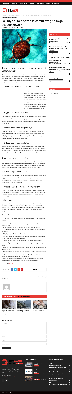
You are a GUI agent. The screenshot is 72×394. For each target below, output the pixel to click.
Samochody (6, 3)
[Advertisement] (44, 10)
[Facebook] (67, 1)
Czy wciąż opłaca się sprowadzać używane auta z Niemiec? (39, 371)
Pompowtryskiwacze (54, 376)
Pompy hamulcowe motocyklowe (58, 384)
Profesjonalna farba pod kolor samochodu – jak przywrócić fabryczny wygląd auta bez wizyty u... (59, 69)
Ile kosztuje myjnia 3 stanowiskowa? (59, 78)
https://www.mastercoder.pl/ (15, 263)
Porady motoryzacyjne (52, 3)
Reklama (13, 0)
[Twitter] (69, 1)
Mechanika (32, 3)
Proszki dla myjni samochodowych (56, 79)
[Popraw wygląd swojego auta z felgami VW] (28, 364)
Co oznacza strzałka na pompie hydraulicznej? (9, 277)
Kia (50, 382)
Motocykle (14, 3)
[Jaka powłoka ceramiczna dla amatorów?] (9, 304)
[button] (68, 3)
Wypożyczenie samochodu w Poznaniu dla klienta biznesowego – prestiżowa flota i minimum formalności (59, 58)
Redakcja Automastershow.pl (55, 42)
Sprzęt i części (23, 3)
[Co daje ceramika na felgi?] (40, 304)
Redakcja (6, 27)
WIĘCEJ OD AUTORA (24, 296)
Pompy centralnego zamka (56, 374)
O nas (9, 0)
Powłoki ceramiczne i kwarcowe (12, 17)
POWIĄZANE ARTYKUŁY (9, 296)
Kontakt (17, 0)
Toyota (51, 363)
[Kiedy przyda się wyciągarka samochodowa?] (28, 378)
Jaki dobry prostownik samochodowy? (38, 277)
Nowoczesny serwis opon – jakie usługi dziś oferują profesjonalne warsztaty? (58, 48)
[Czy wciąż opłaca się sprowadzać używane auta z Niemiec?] (28, 371)
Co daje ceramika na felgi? (38, 310)
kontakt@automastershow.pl (8, 376)
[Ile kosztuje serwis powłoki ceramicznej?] (24, 304)
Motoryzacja (40, 3)
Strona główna (4, 0)
